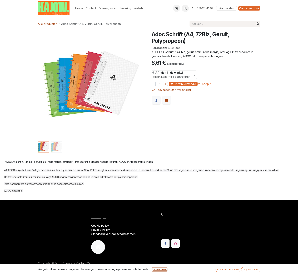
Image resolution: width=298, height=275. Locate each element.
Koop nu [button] (207, 84)
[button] (185, 8)
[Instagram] (175, 243)
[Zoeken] (258, 24)
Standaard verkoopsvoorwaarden (113, 234)
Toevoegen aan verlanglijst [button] (173, 90)
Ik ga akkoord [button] (251, 269)
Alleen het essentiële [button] (228, 269)
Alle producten (47, 24)
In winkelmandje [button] (185, 84)
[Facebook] (156, 100)
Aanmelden (226, 8)
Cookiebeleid (160, 269)
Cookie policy (100, 225)
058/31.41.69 (204, 8)
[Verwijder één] (154, 84)
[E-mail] (166, 100)
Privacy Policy (100, 229)
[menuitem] (79, 8)
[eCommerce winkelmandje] (176, 8)
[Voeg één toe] (166, 84)
